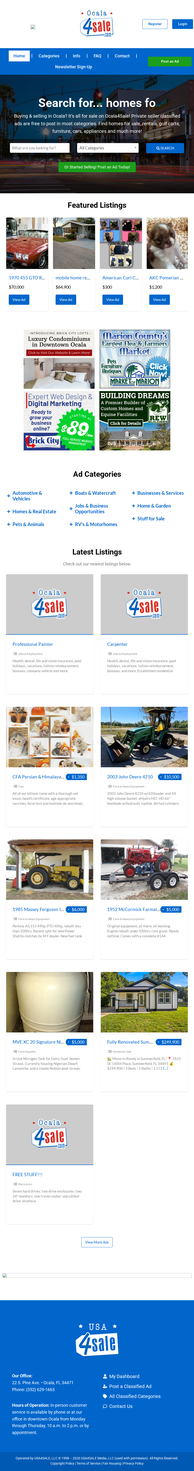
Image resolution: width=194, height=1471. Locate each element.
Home (19, 55)
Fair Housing (111, 1463)
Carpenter (117, 644)
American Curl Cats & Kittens (85, 277)
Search (167, 148)
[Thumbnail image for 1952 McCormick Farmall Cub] (144, 869)
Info (76, 55)
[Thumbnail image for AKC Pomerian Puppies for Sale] (121, 243)
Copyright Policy (62, 1463)
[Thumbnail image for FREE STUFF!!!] (49, 1135)
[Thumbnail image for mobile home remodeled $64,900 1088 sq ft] (27, 243)
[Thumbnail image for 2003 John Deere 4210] (144, 737)
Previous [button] (12, 264)
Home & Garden (154, 506)
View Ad (20, 298)
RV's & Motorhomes (96, 524)
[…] (165, 1068)
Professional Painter (33, 644)
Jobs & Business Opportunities (91, 508)
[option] (27, 264)
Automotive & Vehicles (27, 495)
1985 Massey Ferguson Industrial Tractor (53, 909)
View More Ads (97, 1242)
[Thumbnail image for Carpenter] (144, 604)
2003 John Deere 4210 (130, 776)
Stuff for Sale (151, 518)
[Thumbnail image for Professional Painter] (49, 604)
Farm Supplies (27, 1051)
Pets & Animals (28, 524)
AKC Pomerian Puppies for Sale (133, 277)
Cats (21, 786)
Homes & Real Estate (34, 511)
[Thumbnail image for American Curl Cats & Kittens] (74, 243)
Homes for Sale (122, 1051)
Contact (122, 55)
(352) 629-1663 (40, 1389)
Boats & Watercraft (95, 493)
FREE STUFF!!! (28, 1174)
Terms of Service (88, 1463)
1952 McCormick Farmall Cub (137, 909)
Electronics (25, 1184)
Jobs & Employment (30, 654)
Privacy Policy (133, 1463)
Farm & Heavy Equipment (128, 786)
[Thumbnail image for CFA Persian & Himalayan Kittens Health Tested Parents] (49, 737)
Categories (49, 55)
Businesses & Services (160, 493)
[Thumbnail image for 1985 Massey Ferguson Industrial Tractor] (49, 869)
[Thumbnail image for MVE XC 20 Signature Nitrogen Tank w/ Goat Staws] (49, 1002)
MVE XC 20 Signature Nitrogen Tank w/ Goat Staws (64, 1042)
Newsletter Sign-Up (73, 66)
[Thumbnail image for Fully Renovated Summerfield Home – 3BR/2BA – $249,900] (144, 1002)
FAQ (97, 55)
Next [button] (182, 264)
